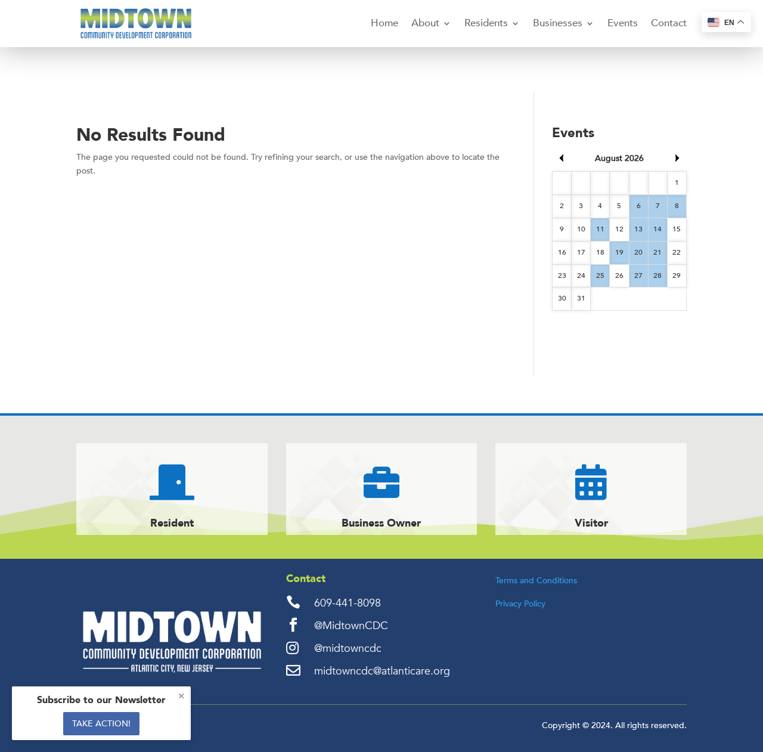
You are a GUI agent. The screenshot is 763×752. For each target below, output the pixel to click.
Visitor (591, 523)
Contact (669, 23)
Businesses (557, 23)
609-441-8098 (347, 603)
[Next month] (677, 158)
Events (622, 23)
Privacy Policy (520, 603)
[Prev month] (561, 158)
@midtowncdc (348, 648)
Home (384, 23)
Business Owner (381, 523)
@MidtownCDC (351, 625)
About (425, 23)
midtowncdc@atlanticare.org (382, 671)
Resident (172, 523)
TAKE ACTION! (101, 723)
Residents (486, 23)
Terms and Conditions (536, 580)
